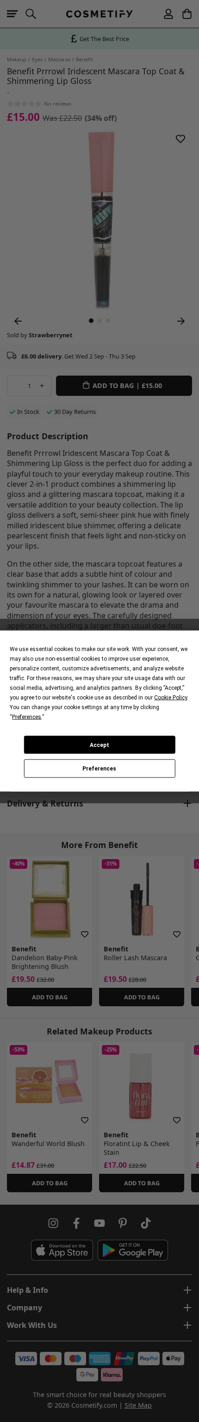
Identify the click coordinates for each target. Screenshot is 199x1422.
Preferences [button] (26, 717)
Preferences (99, 768)
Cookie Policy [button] (170, 697)
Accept (99, 744)
